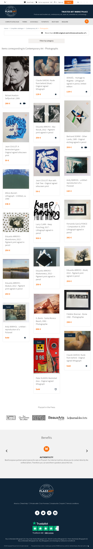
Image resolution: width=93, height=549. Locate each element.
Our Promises (44, 503)
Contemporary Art (31, 28)
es (87, 2)
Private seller (34, 503)
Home (6, 28)
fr (75, 2)
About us (17, 503)
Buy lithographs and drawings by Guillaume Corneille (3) (57, 541)
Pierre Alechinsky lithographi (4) (78, 539)
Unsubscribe (54, 503)
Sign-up (60, 2)
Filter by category (46, 41)
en (78, 2)
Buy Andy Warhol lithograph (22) (36, 539)
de (81, 2)
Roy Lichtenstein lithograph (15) (15, 539)
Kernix (85, 546)
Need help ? (25, 503)
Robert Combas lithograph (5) (57, 539)
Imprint (62, 503)
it (84, 2)
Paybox (75, 546)
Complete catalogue (17, 28)
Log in (69, 2)
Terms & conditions (72, 503)
